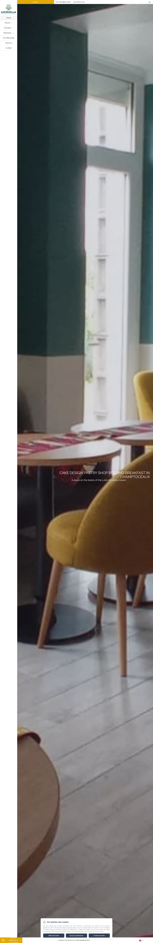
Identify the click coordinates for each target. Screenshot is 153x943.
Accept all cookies (99, 935)
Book (35, 2)
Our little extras (8, 38)
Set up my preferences (76, 935)
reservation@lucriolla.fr (63, 2)
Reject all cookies (54, 935)
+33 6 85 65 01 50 (69, 940)
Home (8, 18)
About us (8, 43)
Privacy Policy (99, 931)
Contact (8, 48)
